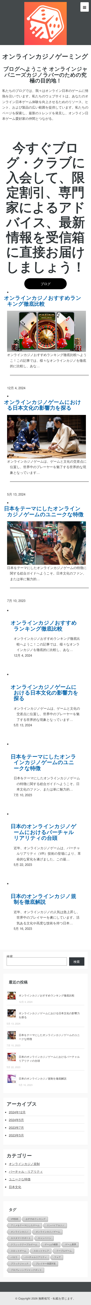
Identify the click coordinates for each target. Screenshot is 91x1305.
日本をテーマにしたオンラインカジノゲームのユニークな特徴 (45, 511)
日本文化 (15, 1187)
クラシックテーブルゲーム (24, 1244)
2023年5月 (16, 1135)
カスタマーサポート (21, 1238)
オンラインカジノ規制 (24, 1163)
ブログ (46, 283)
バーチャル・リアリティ (26, 1171)
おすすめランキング (36, 1219)
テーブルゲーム (64, 1251)
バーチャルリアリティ (36, 1257)
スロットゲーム (18, 1251)
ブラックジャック (19, 1263)
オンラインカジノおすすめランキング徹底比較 (44, 300)
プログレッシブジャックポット (26, 1270)
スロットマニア (41, 1251)
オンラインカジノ (19, 1231)
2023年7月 (16, 1127)
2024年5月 (16, 1120)
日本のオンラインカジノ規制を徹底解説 (45, 899)
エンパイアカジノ (55, 1225)
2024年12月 (17, 1112)
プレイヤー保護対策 (46, 1263)
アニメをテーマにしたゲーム (25, 1225)
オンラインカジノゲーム (48, 1231)
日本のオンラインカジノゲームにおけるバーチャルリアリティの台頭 (45, 831)
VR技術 (14, 1219)
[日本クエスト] (45, 22)
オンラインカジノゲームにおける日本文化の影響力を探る (44, 405)
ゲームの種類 (51, 1244)
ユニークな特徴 (19, 1179)
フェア (57, 1257)
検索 (10, 956)
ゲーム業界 (70, 1244)
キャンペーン (44, 1238)
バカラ (14, 1257)
